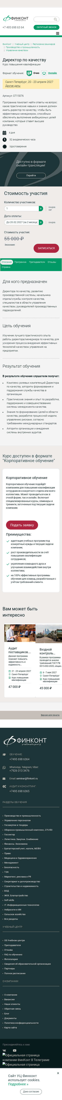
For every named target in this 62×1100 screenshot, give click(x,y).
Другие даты (12, 85)
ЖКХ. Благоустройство (16, 895)
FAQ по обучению (13, 954)
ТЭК (6, 872)
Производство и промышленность (23, 47)
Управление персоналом (17, 820)
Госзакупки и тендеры (16, 825)
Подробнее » (18, 1084)
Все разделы (11, 919)
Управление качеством (17, 50)
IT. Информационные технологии (21, 905)
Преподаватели (37, 262)
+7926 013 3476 (19, 770)
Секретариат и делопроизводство (22, 881)
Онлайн (52, 73)
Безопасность (11, 867)
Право (7, 853)
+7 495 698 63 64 (13, 27)
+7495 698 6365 (19, 791)
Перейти (31, 175)
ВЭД (6, 891)
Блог (6, 1013)
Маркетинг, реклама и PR (17, 876)
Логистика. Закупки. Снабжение (21, 839)
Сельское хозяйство (14, 914)
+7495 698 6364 (19, 759)
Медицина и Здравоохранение (20, 858)
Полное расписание (14, 973)
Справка (6, 267)
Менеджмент (11, 862)
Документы (10, 1018)
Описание (7, 262)
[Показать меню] (57, 33)
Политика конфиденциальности (21, 1023)
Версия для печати (50, 715)
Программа (20, 262)
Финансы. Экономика (15, 844)
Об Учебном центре (14, 940)
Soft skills (9, 900)
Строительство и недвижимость (21, 886)
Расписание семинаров (44, 44)
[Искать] (55, 19)
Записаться (46, 248)
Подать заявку (22, 525)
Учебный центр (22, 44)
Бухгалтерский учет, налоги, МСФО (22, 848)
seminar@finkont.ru (27, 778)
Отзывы (52, 262)
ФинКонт (7, 44)
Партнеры (9, 968)
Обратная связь (12, 1008)
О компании (10, 994)
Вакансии (9, 999)
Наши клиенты (12, 1004)
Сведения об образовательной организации (27, 964)
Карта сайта (10, 1027)
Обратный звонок (46, 27)
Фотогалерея (11, 959)
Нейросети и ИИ (12, 909)
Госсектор (9, 834)
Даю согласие (31, 1091)
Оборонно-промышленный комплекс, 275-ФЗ (28, 830)
